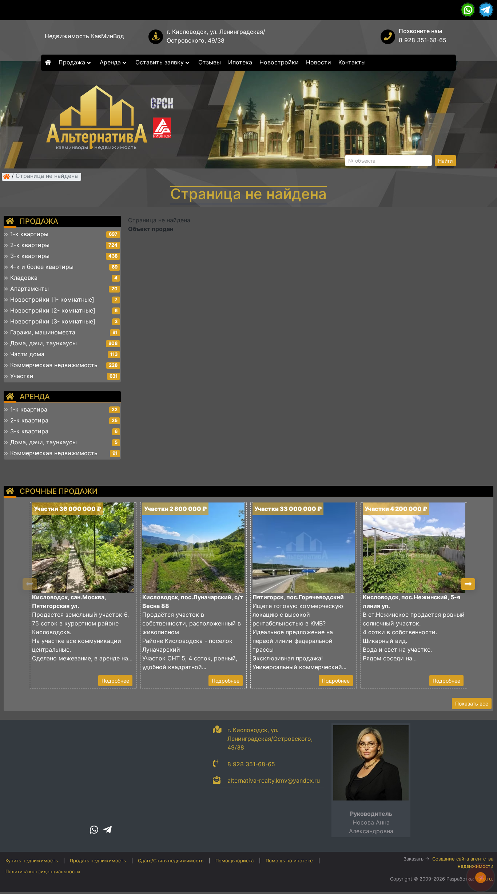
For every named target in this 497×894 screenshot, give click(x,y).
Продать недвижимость (98, 860)
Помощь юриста (234, 860)
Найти (445, 161)
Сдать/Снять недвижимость (170, 860)
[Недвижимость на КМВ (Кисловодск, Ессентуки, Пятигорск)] (6, 176)
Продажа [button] (73, 62)
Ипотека (240, 62)
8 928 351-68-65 (422, 40)
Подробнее (115, 681)
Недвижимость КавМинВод (84, 36)
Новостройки (279, 62)
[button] (468, 584)
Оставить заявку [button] (160, 62)
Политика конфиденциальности (42, 871)
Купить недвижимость (31, 860)
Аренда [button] (111, 62)
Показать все (471, 703)
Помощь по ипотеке (289, 860)
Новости (318, 62)
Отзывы (209, 62)
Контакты (352, 62)
